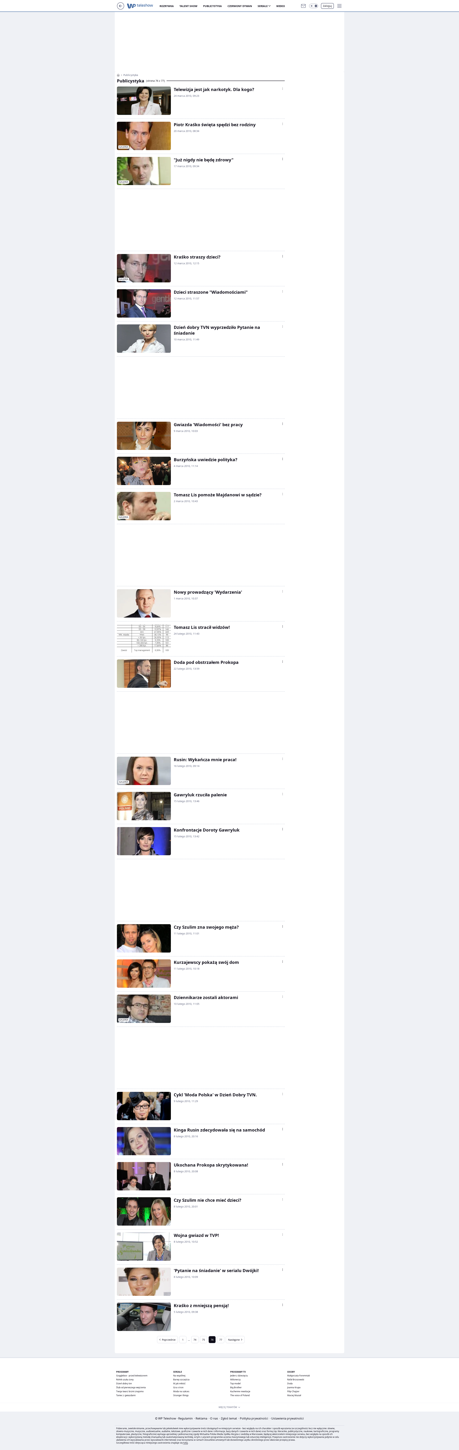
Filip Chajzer (293, 1391)
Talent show (188, 6)
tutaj (185, 1442)
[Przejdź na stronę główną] (120, 8)
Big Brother (236, 1387)
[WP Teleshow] (118, 75)
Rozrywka (167, 6)
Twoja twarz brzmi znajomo (130, 1391)
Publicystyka (212, 6)
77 (220, 1339)
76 (212, 1339)
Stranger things (181, 1395)
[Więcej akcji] (282, 89)
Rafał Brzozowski (295, 1379)
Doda (290, 1383)
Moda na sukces (181, 1391)
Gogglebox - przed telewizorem (131, 1375)
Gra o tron (178, 1387)
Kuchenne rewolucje (240, 1391)
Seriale (263, 6)
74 (194, 1339)
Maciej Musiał (294, 1395)
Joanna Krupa (294, 1387)
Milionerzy (235, 1379)
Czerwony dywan (240, 6)
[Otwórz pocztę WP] (303, 6)
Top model (235, 1383)
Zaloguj (327, 6)
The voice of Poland (240, 1395)
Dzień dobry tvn (124, 1383)
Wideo (280, 6)
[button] (313, 6)
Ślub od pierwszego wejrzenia (131, 1387)
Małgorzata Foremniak (298, 1375)
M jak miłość (179, 1383)
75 (203, 1339)
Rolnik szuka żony (125, 1379)
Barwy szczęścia (181, 1379)
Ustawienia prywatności (287, 1418)
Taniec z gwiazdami (126, 1395)
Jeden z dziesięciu (239, 1375)
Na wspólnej (179, 1375)
